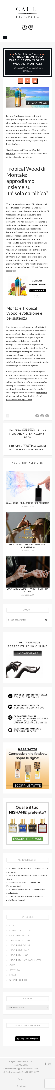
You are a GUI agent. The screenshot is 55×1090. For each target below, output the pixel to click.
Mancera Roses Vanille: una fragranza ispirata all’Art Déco (27, 434)
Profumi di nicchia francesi (27, 54)
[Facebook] (24, 27)
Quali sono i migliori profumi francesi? (27, 503)
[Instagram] (30, 27)
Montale (10, 232)
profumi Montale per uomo (19, 399)
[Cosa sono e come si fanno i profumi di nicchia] (28, 572)
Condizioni (21, 1086)
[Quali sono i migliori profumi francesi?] (28, 486)
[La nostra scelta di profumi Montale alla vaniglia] (28, 527)
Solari (13, 975)
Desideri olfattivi (19, 935)
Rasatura (14, 970)
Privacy (21, 1079)
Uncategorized (18, 980)
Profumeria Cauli (34, 68)
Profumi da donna (19, 945)
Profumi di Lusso (18, 955)
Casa (12, 925)
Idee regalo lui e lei (20, 940)
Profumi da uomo (19, 950)
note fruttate (37, 327)
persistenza (40, 362)
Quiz (12, 965)
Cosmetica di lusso (20, 930)
